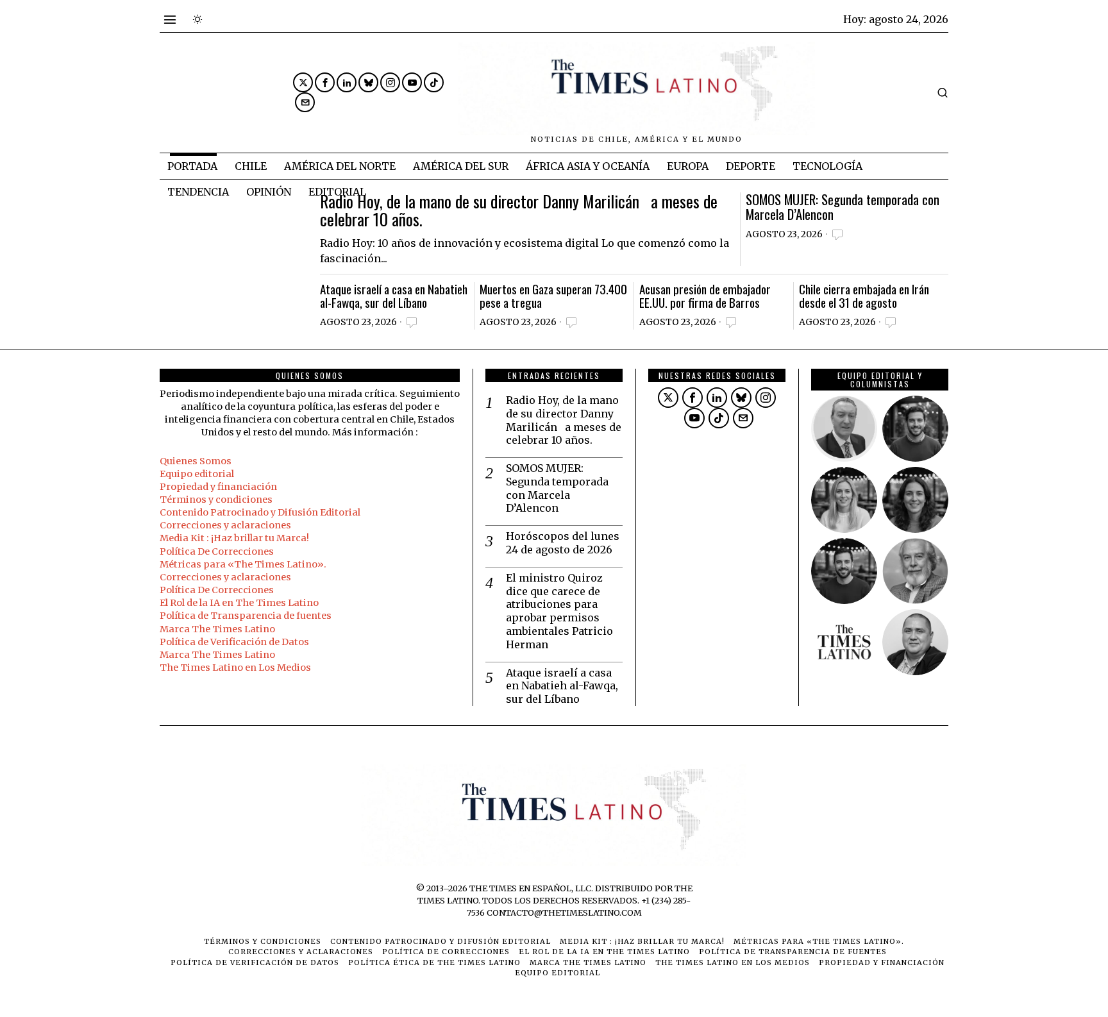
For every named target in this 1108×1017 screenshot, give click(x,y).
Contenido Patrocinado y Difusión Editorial (260, 512)
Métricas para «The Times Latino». (243, 564)
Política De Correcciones (217, 551)
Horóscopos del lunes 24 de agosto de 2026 (562, 543)
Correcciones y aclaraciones (225, 525)
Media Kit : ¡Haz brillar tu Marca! (234, 538)
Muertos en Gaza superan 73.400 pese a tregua (553, 295)
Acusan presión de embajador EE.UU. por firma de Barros (705, 295)
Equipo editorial (197, 474)
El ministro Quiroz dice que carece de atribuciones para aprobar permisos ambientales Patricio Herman (559, 611)
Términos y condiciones (216, 499)
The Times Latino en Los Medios (235, 667)
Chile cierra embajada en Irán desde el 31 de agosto (864, 295)
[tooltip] (303, 82)
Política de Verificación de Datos (234, 642)
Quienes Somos (195, 461)
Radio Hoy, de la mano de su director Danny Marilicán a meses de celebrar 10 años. (519, 210)
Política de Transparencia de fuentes (246, 615)
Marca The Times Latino (217, 629)
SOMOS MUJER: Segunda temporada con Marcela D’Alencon (842, 207)
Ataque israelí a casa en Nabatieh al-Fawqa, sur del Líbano (393, 295)
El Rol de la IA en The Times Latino (239, 603)
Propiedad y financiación (218, 486)
